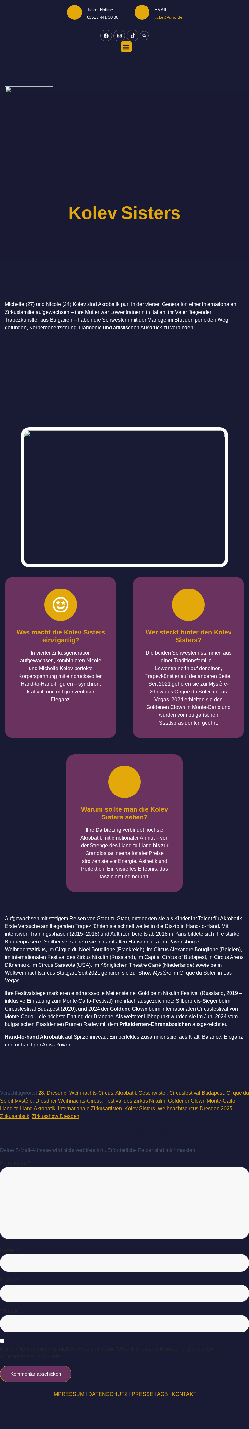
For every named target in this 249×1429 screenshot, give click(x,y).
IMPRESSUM (68, 1394)
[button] (144, 35)
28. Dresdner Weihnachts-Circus (75, 1093)
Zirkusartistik (14, 1116)
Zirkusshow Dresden (55, 1116)
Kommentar (15, 1163)
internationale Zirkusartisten (90, 1108)
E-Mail (9, 1280)
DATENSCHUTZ (108, 1394)
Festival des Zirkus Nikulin (134, 1100)
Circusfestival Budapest (196, 1093)
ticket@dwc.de (168, 17)
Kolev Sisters (139, 1108)
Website (9, 1311)
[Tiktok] (132, 35)
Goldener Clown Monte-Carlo (201, 1100)
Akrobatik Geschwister (141, 1093)
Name (8, 1250)
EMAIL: (161, 9)
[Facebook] (106, 35)
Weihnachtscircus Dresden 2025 (195, 1108)
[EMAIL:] (142, 12)
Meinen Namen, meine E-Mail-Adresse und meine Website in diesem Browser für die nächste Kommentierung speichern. (107, 1352)
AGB (162, 1394)
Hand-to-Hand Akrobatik (27, 1108)
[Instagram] (119, 35)
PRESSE (142, 1394)
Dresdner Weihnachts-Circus (68, 1100)
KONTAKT (184, 1394)
